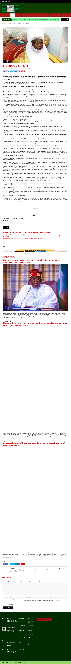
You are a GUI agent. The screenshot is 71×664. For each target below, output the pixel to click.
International (21, 630)
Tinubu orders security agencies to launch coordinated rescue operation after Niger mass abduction (29, 19)
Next (60, 568)
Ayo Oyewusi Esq (11, 627)
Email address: (6, 220)
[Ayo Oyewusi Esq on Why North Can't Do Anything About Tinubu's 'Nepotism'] (4, 628)
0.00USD (5, 240)
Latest (29, 630)
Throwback (21, 646)
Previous (12, 568)
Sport (29, 640)
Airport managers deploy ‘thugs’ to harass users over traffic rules (20, 570)
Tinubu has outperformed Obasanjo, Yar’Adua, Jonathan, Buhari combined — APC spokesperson (31, 261)
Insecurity (30, 628)
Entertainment (31, 621)
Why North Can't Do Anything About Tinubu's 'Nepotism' (12, 621)
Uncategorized (22, 649)
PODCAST (29, 637)
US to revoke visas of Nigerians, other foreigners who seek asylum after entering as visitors (35, 444)
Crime (29, 618)
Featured (21, 625)
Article (20, 618)
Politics (20, 640)
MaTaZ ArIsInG (7, 74)
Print (63, 68)
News (29, 634)
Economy (21, 621)
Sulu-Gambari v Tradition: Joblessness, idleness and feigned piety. (49, 570)
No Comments (28, 68)
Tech (20, 642)
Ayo (8, 68)
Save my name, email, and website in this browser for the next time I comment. (42, 600)
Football (29, 625)
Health (20, 628)
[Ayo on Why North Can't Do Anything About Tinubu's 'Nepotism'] (4, 619)
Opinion (18, 68)
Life (20, 634)
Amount (5, 244)
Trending (22, 68)
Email (67, 68)
